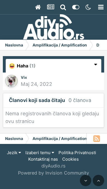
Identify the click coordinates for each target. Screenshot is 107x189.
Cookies (70, 159)
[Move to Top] (98, 180)
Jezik (13, 152)
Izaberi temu (38, 152)
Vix (24, 77)
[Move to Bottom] (85, 180)
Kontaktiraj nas (43, 159)
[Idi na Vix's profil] (11, 81)
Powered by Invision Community (53, 173)
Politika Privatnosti (77, 152)
